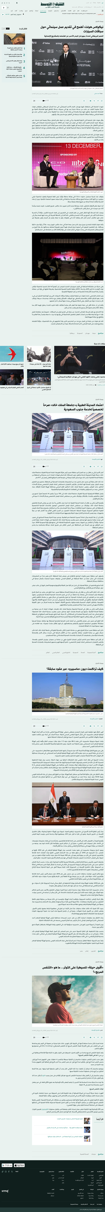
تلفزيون (93, 951)
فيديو (26, 11)
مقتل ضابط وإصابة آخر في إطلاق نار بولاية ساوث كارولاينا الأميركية (79, 14)
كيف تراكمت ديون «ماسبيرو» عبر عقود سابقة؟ (75, 669)
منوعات (93, 1154)
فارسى (87, 2)
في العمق (31, 11)
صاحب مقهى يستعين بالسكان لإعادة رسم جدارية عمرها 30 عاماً (14, 76)
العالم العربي (56, 653)
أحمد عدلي (97, 93)
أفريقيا (92, 1183)
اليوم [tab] (8, 28)
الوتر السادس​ (61, 1178)
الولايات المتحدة (91, 1175)
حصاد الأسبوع (81, 1193)
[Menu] (102, 11)
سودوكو (52, 1195)
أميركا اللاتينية (91, 1185)
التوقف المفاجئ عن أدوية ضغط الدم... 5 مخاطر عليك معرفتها (65, 1137)
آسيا (93, 1180)
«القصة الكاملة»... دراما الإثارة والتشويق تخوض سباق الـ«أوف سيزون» (14, 69)
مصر (81, 951)
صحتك (52, 1175)
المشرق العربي (99, 1183)
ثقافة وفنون (63, 11)
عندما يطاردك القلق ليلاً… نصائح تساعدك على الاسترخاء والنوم (65, 1128)
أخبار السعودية (91, 653)
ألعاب (16, 11)
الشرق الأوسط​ (84, 11)
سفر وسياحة (100, 1195)
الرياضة (36, 11)
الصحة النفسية (84, 1154)
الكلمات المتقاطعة (50, 1193)
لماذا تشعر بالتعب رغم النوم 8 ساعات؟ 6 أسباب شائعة (14, 49)
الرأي (74, 11)
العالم (78, 11)
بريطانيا (72, 333)
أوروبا (92, 1178)
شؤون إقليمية (100, 1185)
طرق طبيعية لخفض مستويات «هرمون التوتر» (70, 1119)
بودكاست (21, 11)
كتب (63, 1175)
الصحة (83, 653)
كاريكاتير (82, 1178)
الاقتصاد (69, 11)
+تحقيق (82, 1198)
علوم (53, 1178)
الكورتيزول (45, 1109)
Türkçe (94, 2)
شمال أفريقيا (99, 1180)
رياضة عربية (91, 1195)
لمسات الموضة (100, 1198)
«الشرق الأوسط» (96, 459)
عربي (102, 2)
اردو (91, 2)
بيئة (53, 1180)
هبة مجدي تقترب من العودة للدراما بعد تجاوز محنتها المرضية (13, 55)
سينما (94, 333)
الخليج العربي (66, 653)
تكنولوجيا (50, 11)
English (98, 2)
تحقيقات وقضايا (80, 1195)
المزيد (12, 11)
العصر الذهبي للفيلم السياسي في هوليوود (12, 387)
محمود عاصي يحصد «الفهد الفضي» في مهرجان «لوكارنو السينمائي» (81, 377)
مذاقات (101, 1193)
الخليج (101, 1178)
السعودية (80, 333)
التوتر (43, 1075)
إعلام (86, 951)
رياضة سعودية (91, 1193)
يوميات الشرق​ (43, 11)
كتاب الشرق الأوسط (79, 1180)
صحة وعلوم (56, 11)
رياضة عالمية (91, 1198)
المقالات (82, 1175)
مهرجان (87, 333)
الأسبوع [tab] (4, 28)
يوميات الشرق (99, 21)
